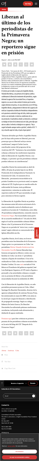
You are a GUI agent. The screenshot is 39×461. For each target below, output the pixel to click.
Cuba (17, 350)
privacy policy (11, 446)
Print (6, 355)
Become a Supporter (17, 383)
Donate (32, 383)
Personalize (19, 451)
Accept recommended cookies (19, 457)
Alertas (4, 9)
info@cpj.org (5, 432)
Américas (11, 350)
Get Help (28, 4)
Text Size (7, 362)
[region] (19, 447)
